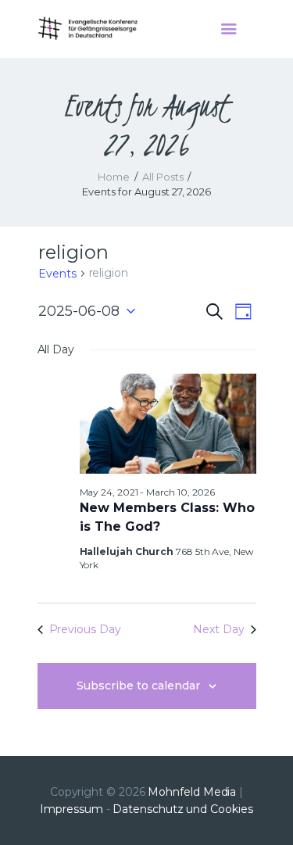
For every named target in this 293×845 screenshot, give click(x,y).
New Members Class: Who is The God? (167, 517)
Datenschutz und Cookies (182, 809)
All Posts (163, 176)
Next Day (218, 629)
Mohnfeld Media (192, 792)
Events (57, 274)
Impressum (71, 809)
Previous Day (85, 629)
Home (114, 176)
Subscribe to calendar (138, 685)
